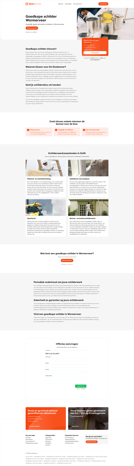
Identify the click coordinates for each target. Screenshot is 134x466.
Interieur (47, 445)
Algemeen (48, 438)
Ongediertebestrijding (71, 441)
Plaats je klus (103, 4)
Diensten (60, 4)
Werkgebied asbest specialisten (67, 459)
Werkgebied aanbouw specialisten (35, 459)
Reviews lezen (75, 426)
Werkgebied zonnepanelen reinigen (56, 456)
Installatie (48, 443)
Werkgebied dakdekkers (51, 459)
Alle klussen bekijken (34, 426)
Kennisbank (68, 4)
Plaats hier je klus (32, 28)
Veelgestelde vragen (32, 443)
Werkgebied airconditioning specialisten (96, 456)
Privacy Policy (29, 456)
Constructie (48, 439)
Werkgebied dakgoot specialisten (76, 456)
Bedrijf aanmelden (92, 441)
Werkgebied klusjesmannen (64, 463)
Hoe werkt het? (77, 4)
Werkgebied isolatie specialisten (34, 461)
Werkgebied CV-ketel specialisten (85, 459)
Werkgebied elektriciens (83, 461)
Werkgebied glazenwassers (98, 461)
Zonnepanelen (69, 443)
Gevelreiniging (69, 438)
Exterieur (48, 441)
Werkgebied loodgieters (50, 461)
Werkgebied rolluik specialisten (34, 463)
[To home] (33, 4)
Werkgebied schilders (39, 456)
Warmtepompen (70, 439)
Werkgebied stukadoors (49, 463)
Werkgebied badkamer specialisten (67, 461)
